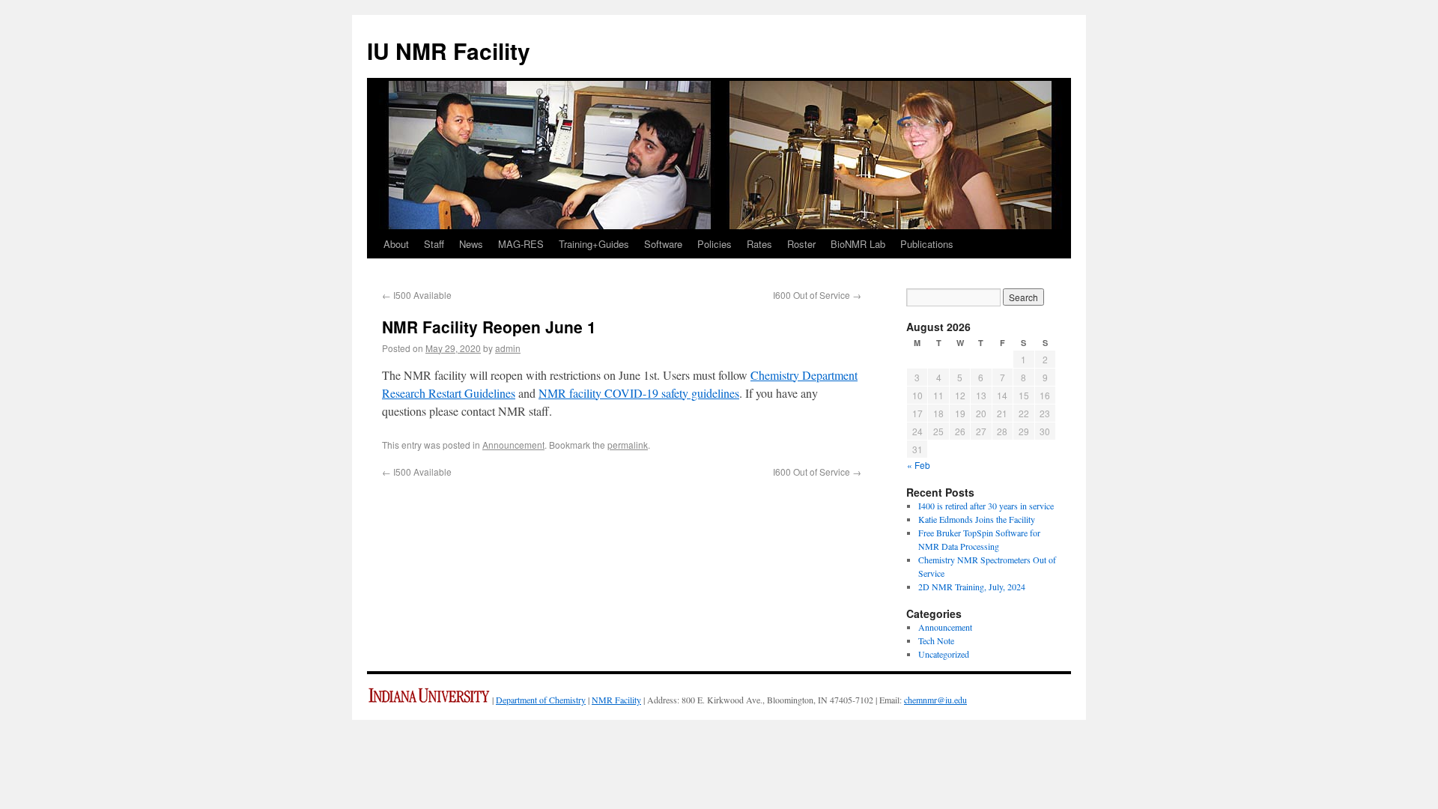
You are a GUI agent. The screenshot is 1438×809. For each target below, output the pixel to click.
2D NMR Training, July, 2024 (971, 587)
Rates (759, 244)
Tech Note (936, 640)
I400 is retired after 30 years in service (986, 506)
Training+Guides (594, 244)
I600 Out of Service (817, 294)
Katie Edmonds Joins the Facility (976, 519)
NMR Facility (616, 700)
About (396, 244)
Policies (714, 244)
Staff (434, 244)
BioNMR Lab (858, 244)
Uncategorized (943, 654)
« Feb (918, 464)
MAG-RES (521, 244)
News (471, 244)
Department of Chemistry (541, 700)
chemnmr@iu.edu (935, 700)
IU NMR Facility (448, 50)
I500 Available (417, 294)
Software (663, 244)
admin (508, 348)
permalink (627, 444)
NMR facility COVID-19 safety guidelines (639, 393)
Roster (801, 244)
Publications (926, 244)
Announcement (513, 444)
